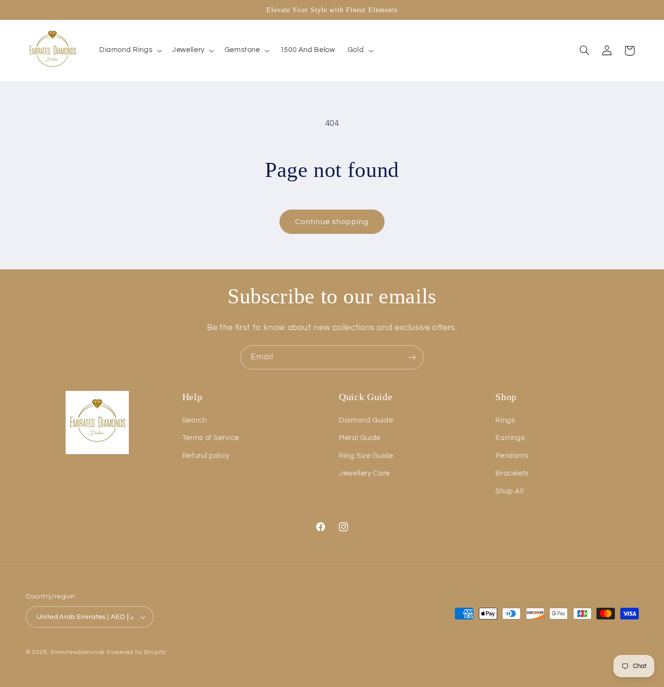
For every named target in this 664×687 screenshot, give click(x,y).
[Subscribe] (412, 357)
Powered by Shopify (136, 652)
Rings (505, 420)
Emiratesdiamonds (78, 652)
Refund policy (205, 455)
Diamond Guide (366, 420)
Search (194, 420)
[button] (129, 50)
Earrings (509, 437)
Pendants (511, 455)
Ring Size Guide (366, 455)
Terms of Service (210, 437)
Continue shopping (332, 222)
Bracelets (512, 473)
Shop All (509, 491)
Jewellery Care (364, 473)
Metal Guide (360, 437)
